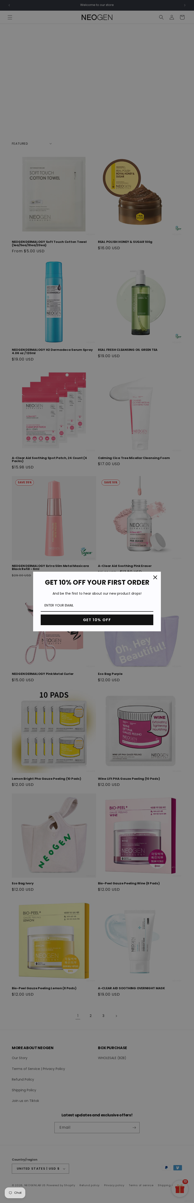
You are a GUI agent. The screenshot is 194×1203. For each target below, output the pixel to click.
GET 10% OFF (97, 620)
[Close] (155, 577)
